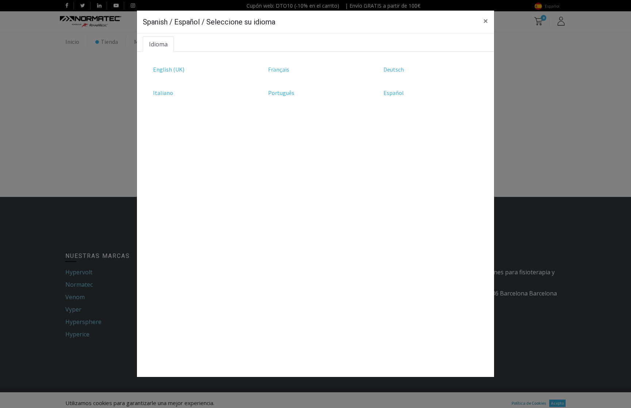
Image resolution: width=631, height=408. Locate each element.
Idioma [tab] (158, 44)
